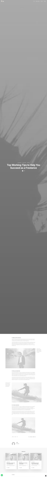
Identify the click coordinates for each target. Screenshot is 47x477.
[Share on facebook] (28, 436)
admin (24, 170)
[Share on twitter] (29, 436)
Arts (18, 162)
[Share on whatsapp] (32, 436)
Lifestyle (12, 454)
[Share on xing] (34, 436)
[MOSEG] (2, 1)
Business (20, 162)
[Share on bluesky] (33, 436)
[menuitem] (34, 1)
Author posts (17, 443)
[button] (11, 457)
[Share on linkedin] (31, 436)
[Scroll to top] (45, 475)
